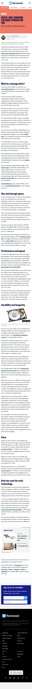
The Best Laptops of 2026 (22, 546)
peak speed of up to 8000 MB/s (11, 267)
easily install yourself (12, 186)
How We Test (20, 643)
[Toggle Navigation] (2, 3)
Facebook (4, 569)
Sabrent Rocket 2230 (7, 178)
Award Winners (14, 7)
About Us (4, 651)
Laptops (4, 14)
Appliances (23, 7)
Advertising (4, 656)
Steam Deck (5, 167)
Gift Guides (5, 648)
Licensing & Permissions (7, 659)
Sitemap (18, 656)
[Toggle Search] (30, 3)
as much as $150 (6, 449)
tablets (27, 160)
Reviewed (18, 565)
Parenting (4, 646)
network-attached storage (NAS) (11, 509)
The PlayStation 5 (6, 184)
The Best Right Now (22, 633)
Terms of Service (20, 651)
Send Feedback (5, 664)
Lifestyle (4, 643)
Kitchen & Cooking (7, 635)
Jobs (3, 654)
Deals (18, 635)
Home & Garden (6, 638)
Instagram (16, 569)
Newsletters (4, 7)
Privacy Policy (20, 654)
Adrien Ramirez (15, 36)
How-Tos (19, 641)
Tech (3, 641)
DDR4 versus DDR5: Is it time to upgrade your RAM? (22, 538)
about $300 (9, 241)
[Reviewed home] (16, 3)
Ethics (3, 662)
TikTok (23, 569)
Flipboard (4, 571)
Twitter (10, 569)
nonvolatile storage (7, 89)
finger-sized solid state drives (10, 53)
